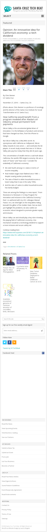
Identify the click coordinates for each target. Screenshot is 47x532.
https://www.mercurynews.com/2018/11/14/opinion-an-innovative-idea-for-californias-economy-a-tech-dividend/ (23, 235)
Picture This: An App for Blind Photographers (8, 270)
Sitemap (5, 519)
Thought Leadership (27, 40)
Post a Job (5, 457)
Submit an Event (7, 452)
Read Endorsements (9, 494)
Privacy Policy (6, 510)
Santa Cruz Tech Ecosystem (12, 40)
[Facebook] (9, 342)
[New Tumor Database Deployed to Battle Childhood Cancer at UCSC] (36, 263)
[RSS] (14, 342)
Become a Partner (8, 466)
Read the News (7, 424)
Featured (37, 39)
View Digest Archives (9, 481)
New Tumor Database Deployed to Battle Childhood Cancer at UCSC (36, 276)
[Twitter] (5, 342)
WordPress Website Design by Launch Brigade (16, 528)
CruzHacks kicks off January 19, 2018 (22, 268)
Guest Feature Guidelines (11, 485)
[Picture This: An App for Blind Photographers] (9, 261)
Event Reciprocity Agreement (12, 490)
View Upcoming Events (9, 428)
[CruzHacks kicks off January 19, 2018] (23, 260)
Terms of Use (6, 514)
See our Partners (8, 437)
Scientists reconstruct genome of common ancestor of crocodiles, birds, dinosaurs (9, 305)
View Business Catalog (9, 433)
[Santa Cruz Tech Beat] (23, 9)
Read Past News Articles (10, 477)
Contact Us (5, 505)
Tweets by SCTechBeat (11, 348)
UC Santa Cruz (20, 246)
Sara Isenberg (28, 39)
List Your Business (8, 461)
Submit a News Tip (8, 448)
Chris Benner (12, 246)
